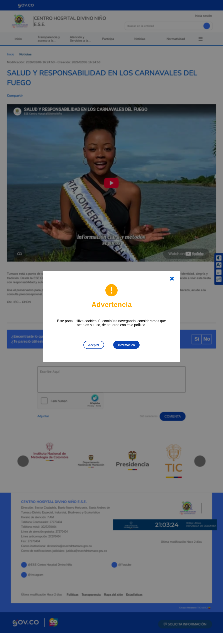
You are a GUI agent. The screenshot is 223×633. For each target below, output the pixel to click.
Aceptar (93, 345)
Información (126, 345)
